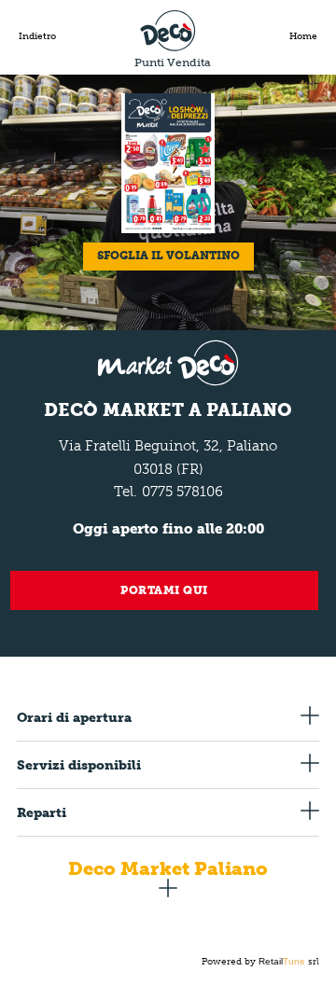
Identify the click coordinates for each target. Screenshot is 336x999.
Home (303, 36)
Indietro (37, 36)
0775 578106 (182, 491)
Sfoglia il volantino (168, 255)
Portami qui (164, 590)
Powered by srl (260, 961)
